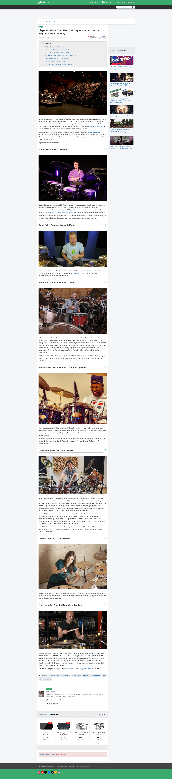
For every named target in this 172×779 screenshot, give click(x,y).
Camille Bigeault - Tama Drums (55, 61)
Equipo (39, 7)
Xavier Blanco (49, 37)
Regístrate (131, 2)
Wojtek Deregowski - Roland (54, 47)
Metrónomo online (67, 7)
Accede (124, 2)
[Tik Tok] (45, 772)
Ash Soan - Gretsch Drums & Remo (57, 53)
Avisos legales (79, 766)
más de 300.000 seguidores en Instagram (62, 212)
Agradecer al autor (53, 703)
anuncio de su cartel (45, 124)
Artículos (90, 2)
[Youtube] (42, 772)
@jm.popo (71, 669)
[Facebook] (49, 772)
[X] (52, 772)
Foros (97, 2)
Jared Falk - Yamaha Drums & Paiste (57, 50)
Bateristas (52, 7)
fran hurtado (47, 679)
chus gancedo (65, 675)
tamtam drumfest (54, 675)
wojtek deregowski (95, 675)
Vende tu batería (60, 766)
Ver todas (102, 714)
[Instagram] (39, 772)
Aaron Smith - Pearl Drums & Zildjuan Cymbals (60, 55)
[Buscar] (132, 7)
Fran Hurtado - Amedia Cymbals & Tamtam (59, 64)
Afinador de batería (79, 7)
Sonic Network (50, 766)
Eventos (59, 7)
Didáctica (45, 7)
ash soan (44, 675)
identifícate (50, 754)
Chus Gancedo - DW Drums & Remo (57, 58)
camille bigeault (76, 675)
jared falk (85, 675)
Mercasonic (108, 2)
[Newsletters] (59, 772)
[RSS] (55, 772)
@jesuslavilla (85, 669)
